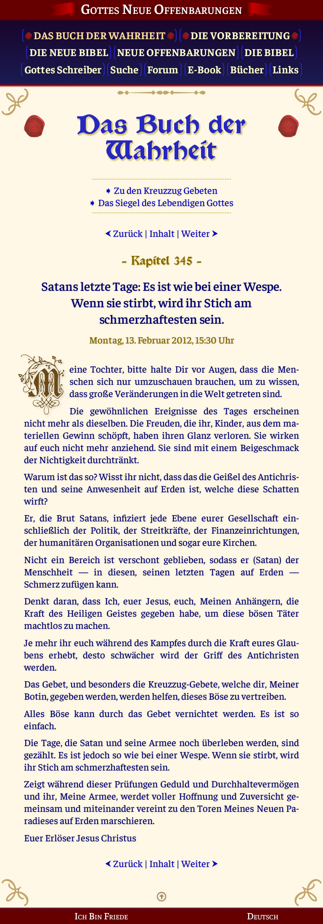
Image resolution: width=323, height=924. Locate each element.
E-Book (205, 68)
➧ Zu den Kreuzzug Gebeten (161, 190)
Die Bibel (269, 51)
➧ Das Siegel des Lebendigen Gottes (161, 202)
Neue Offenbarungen (176, 51)
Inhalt (162, 233)
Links (286, 68)
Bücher (247, 68)
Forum (162, 68)
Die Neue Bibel (69, 51)
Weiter (199, 233)
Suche (124, 68)
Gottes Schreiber (63, 68)
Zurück (124, 233)
